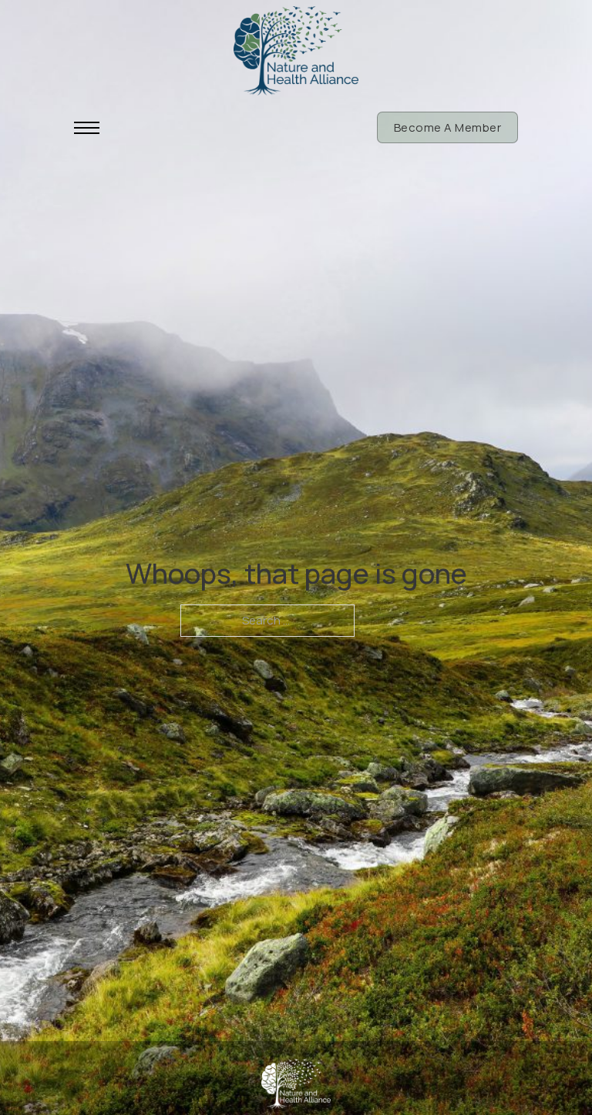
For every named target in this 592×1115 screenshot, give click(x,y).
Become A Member (448, 127)
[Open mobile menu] (86, 128)
